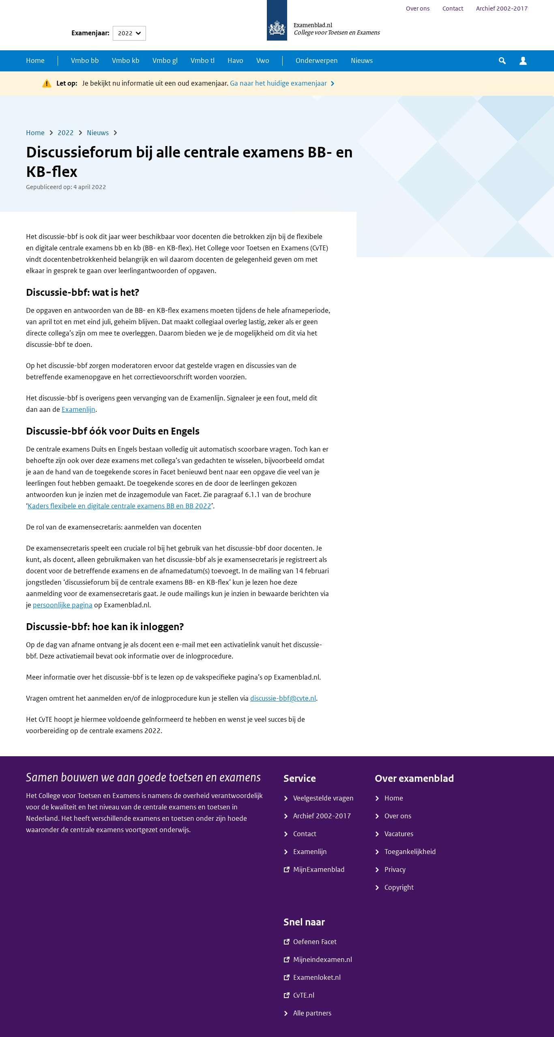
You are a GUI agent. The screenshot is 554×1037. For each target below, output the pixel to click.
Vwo (262, 60)
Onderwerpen (317, 60)
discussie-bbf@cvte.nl (283, 698)
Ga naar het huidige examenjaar (278, 83)
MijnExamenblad (523, 61)
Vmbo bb (85, 60)
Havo (235, 60)
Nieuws (362, 60)
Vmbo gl (165, 60)
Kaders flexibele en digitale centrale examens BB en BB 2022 (119, 506)
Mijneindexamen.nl (322, 959)
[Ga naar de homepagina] (277, 25)
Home (35, 60)
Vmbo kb (126, 60)
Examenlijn (78, 409)
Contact (452, 8)
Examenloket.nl (317, 977)
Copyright (399, 887)
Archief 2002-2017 (502, 8)
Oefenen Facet (315, 942)
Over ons (417, 8)
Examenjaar (89, 33)
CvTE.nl (303, 995)
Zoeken (502, 61)
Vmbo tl (203, 60)
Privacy (395, 869)
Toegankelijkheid (410, 852)
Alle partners (312, 1013)
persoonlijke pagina (62, 605)
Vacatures (398, 834)
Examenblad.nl (313, 24)
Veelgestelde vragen (323, 798)
